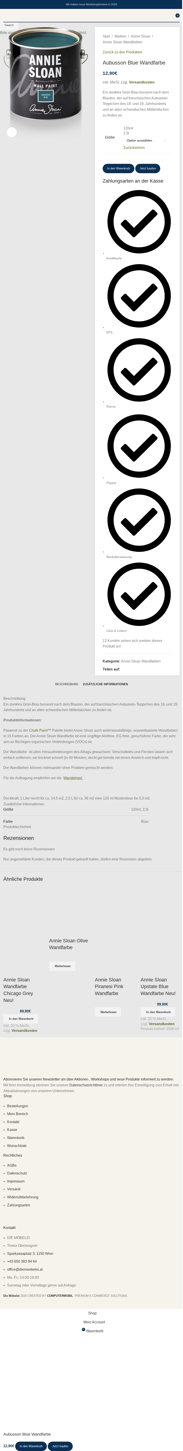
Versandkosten (24, 1031)
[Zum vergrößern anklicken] (12, 132)
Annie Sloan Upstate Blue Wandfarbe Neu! (158, 986)
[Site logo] (91, 22)
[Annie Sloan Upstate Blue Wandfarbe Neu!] (160, 906)
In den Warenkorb (118, 168)
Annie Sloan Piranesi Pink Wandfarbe (109, 986)
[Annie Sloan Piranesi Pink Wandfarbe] (114, 906)
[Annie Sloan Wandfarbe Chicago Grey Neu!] (22, 906)
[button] (20, 1019)
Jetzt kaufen (60, 1446)
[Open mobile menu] (5, 15)
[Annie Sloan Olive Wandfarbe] (68, 906)
